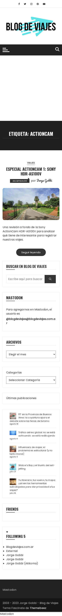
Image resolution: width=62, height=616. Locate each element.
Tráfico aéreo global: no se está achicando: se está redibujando (36, 434)
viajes (31, 162)
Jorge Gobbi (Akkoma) (22, 563)
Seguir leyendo (31, 252)
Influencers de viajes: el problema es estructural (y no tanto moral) (31, 451)
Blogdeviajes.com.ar (20, 547)
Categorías (14, 372)
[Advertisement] (31, 88)
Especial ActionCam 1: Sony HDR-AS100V (31, 171)
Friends (12, 509)
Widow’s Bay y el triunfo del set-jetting (36, 467)
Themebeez (38, 608)
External (12, 551)
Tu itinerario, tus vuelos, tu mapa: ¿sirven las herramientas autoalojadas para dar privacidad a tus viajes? (33, 485)
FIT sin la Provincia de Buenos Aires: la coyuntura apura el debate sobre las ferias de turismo (31, 418)
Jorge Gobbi (44, 180)
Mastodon (9, 590)
